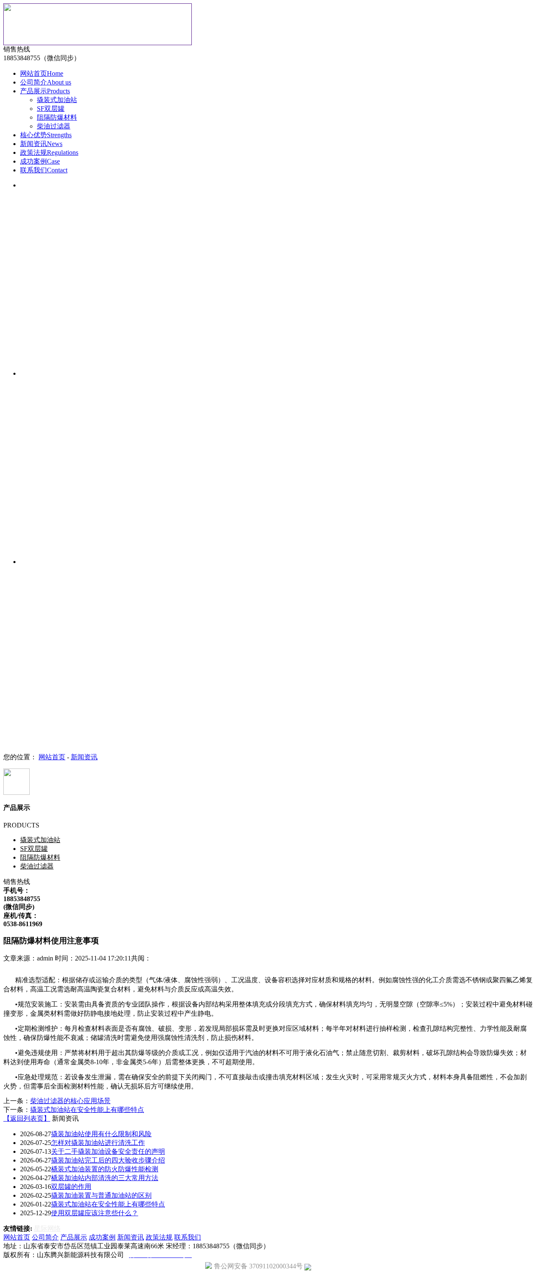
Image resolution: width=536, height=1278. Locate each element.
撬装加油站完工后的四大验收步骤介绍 (108, 1160)
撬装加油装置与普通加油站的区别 (101, 1195)
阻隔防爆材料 (57, 117)
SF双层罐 (50, 108)
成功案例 (40, 161)
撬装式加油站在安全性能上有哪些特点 (87, 1109)
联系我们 (43, 170)
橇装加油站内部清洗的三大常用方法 (104, 1177)
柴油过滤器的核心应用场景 (70, 1100)
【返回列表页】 (26, 1118)
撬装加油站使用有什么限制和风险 (101, 1133)
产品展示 (45, 91)
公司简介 (45, 82)
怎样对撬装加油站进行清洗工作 (98, 1142)
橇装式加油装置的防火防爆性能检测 (104, 1169)
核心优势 (46, 134)
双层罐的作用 (71, 1186)
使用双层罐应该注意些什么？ (94, 1213)
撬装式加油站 (57, 99)
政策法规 (49, 152)
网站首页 (41, 73)
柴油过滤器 (53, 126)
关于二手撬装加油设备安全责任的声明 (108, 1151)
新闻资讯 (41, 143)
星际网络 (47, 1228)
